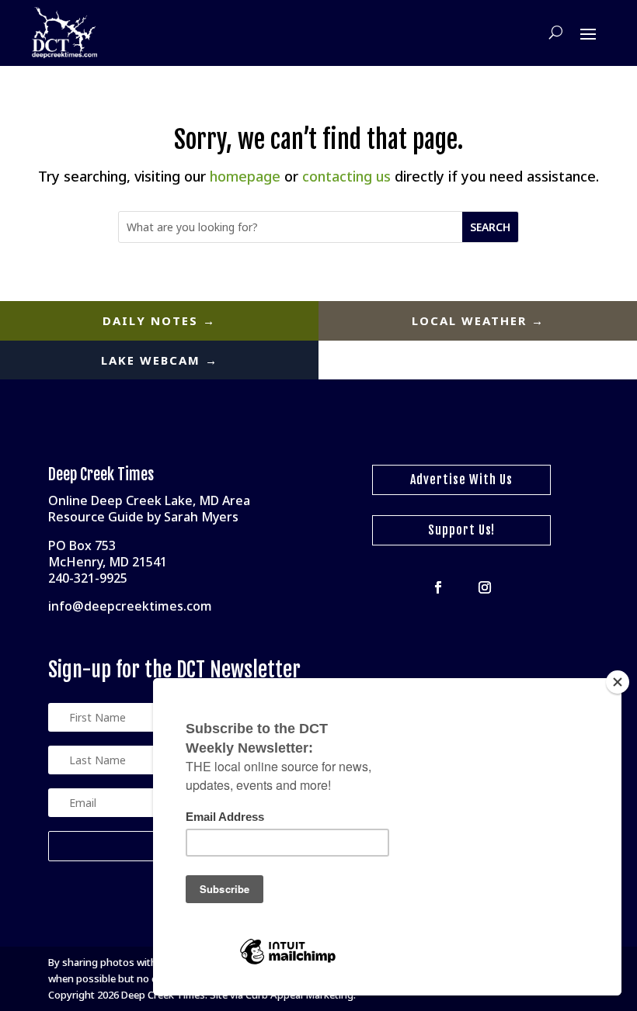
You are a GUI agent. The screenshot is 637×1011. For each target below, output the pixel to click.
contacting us (346, 176)
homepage (245, 176)
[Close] (617, 682)
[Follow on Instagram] (485, 587)
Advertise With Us (461, 479)
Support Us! (461, 530)
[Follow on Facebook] (438, 587)
